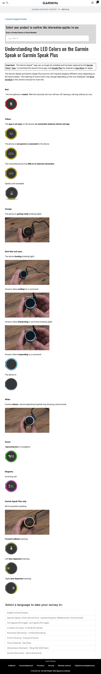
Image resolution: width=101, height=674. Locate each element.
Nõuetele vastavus (64, 666)
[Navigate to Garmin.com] (50, 3)
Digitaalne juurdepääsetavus (85, 666)
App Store (79, 68)
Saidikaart (11, 666)
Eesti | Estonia (50, 661)
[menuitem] (7, 3)
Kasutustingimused (26, 666)
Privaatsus (40, 666)
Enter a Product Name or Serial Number (21, 33)
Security (51, 666)
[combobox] (47, 38)
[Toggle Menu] (1, 2)
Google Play (57, 68)
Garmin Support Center (44, 9)
